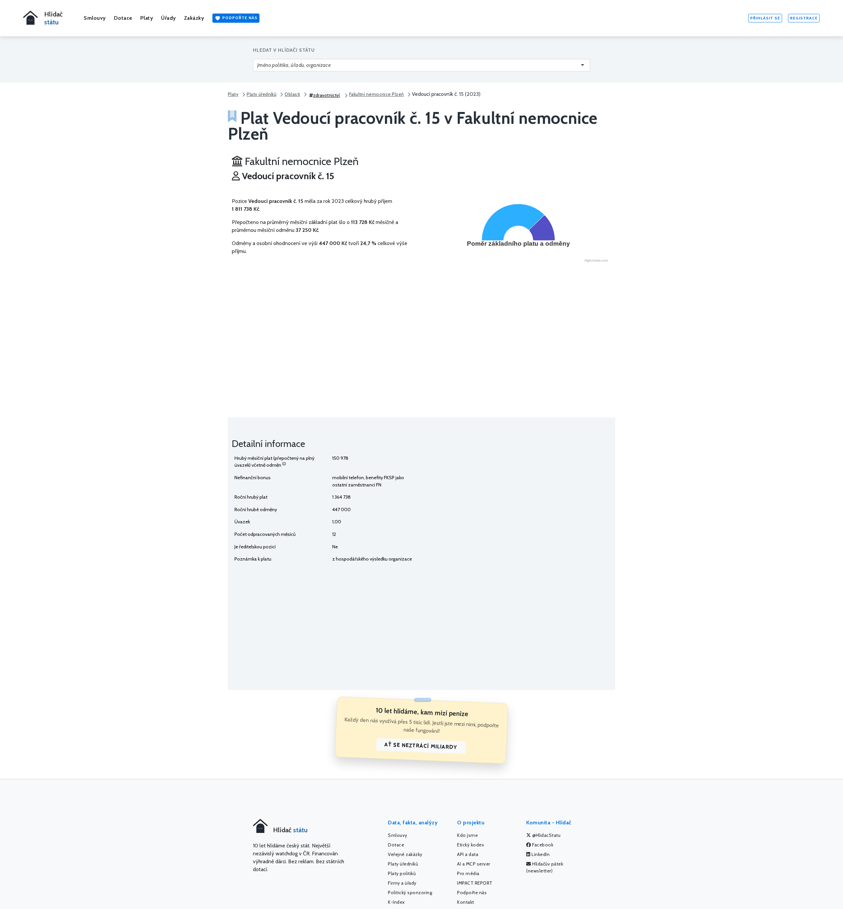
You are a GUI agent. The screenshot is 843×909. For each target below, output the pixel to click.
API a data (467, 854)
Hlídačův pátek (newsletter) (544, 867)
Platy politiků (402, 873)
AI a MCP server (473, 864)
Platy (146, 18)
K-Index (396, 902)
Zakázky (194, 18)
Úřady (168, 18)
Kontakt (465, 902)
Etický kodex (470, 845)
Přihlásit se (765, 17)
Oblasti (292, 94)
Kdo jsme (467, 835)
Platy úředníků (261, 94)
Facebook (542, 845)
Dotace (123, 18)
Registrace (804, 17)
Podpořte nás (239, 17)
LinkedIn (540, 854)
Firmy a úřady (402, 883)
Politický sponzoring (410, 892)
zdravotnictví (326, 95)
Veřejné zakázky (405, 854)
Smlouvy (95, 18)
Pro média (468, 873)
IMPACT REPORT (475, 883)
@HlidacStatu (546, 835)
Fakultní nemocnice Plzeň (376, 94)
